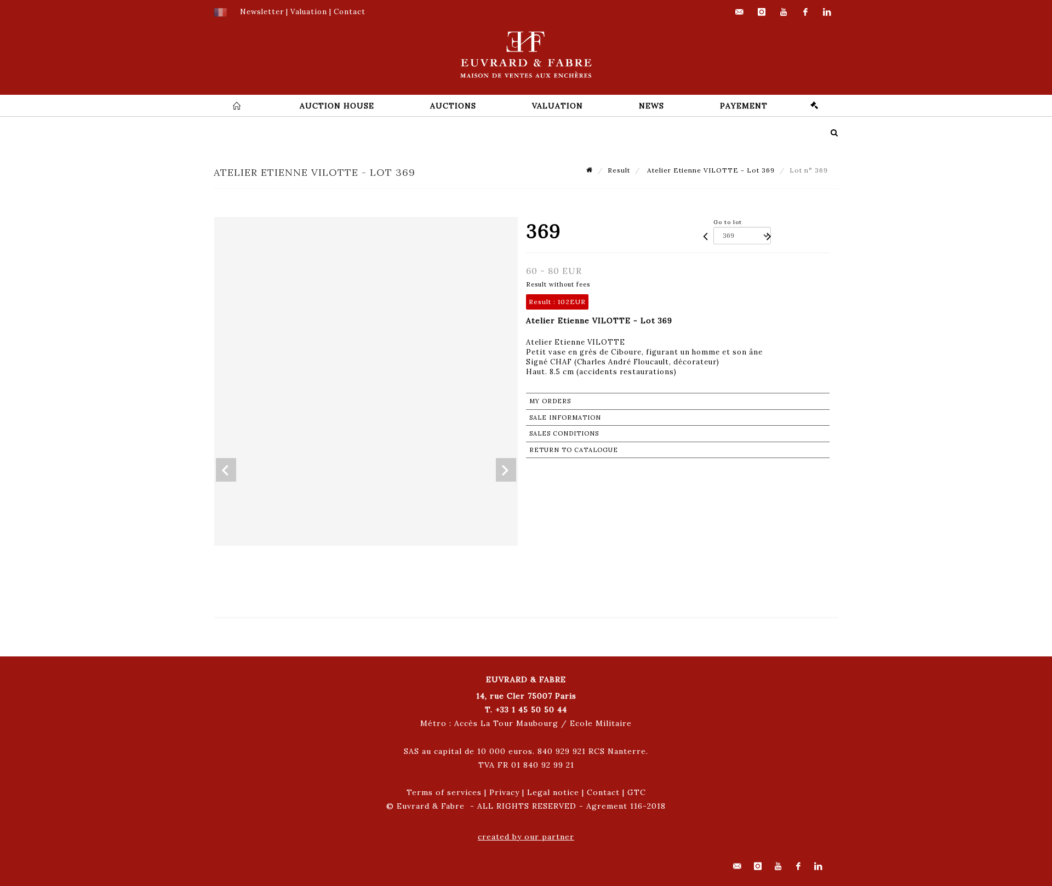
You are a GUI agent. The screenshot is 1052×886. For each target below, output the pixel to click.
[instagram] (762, 12)
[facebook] (805, 12)
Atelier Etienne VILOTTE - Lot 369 (710, 170)
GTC (636, 792)
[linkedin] (827, 12)
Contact (603, 792)
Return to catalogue (573, 450)
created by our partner (526, 837)
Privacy (504, 792)
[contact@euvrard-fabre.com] (740, 12)
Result (619, 170)
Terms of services (444, 792)
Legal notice (553, 792)
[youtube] (783, 12)
